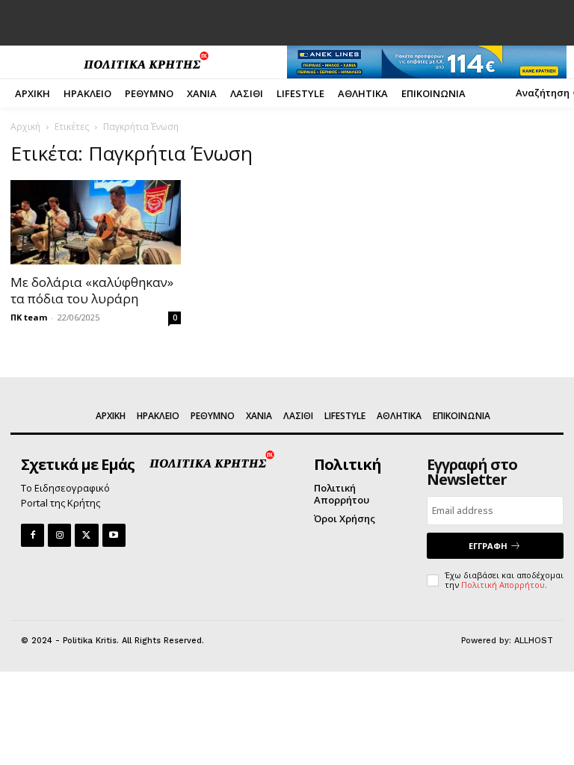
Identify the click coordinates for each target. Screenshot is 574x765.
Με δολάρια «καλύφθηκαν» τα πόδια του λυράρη (91, 290)
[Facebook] (32, 535)
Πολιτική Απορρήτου (503, 584)
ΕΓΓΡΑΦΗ (488, 545)
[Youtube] (114, 535)
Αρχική (25, 126)
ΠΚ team (28, 317)
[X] (86, 535)
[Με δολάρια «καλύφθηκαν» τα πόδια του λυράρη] (95, 222)
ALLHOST (533, 640)
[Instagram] (59, 535)
